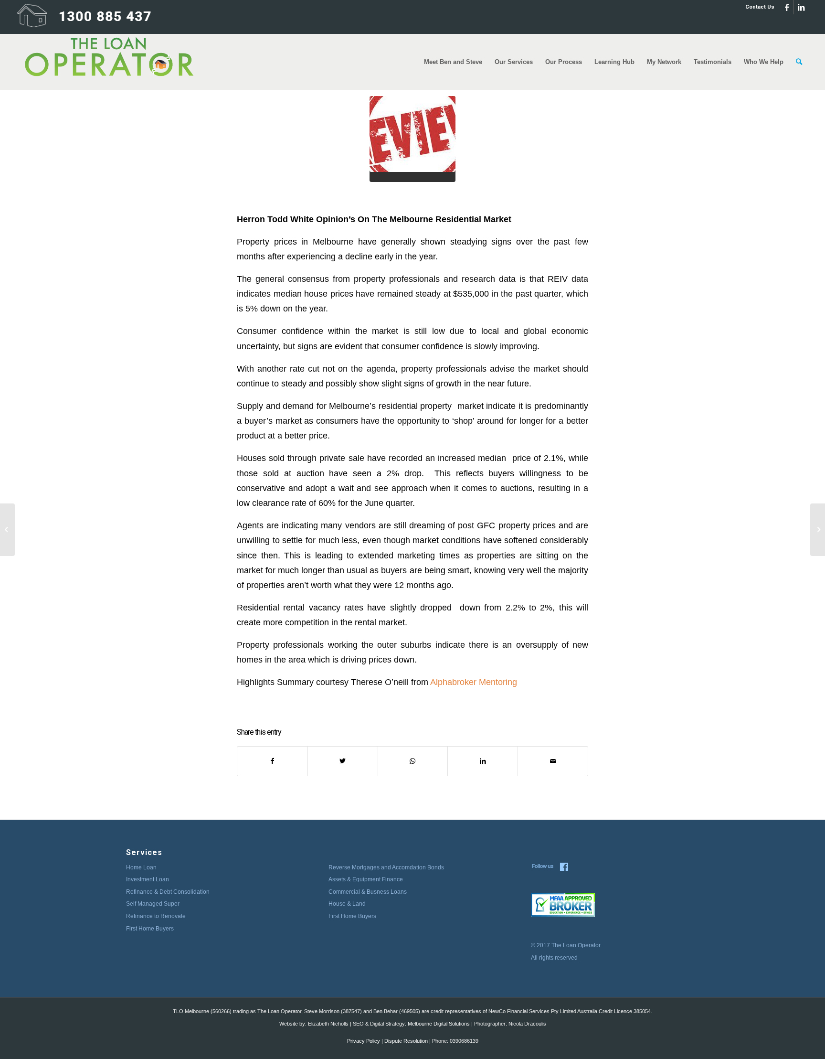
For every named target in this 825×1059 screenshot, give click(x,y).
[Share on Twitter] (343, 761)
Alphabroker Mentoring (473, 682)
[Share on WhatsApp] (413, 761)
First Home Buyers (150, 928)
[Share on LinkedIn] (483, 761)
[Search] (799, 62)
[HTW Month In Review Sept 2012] (817, 529)
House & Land (347, 903)
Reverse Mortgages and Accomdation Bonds (386, 867)
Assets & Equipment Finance (365, 879)
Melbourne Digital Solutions (439, 1024)
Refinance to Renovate (156, 916)
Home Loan (141, 867)
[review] (412, 139)
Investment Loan (147, 879)
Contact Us (759, 7)
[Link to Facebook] (786, 7)
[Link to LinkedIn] (801, 7)
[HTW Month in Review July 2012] (7, 529)
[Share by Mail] (553, 761)
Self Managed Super (153, 903)
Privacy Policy (363, 1041)
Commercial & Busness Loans (367, 891)
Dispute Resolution (406, 1041)
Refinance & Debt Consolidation (168, 891)
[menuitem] (757, 7)
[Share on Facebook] (272, 761)
